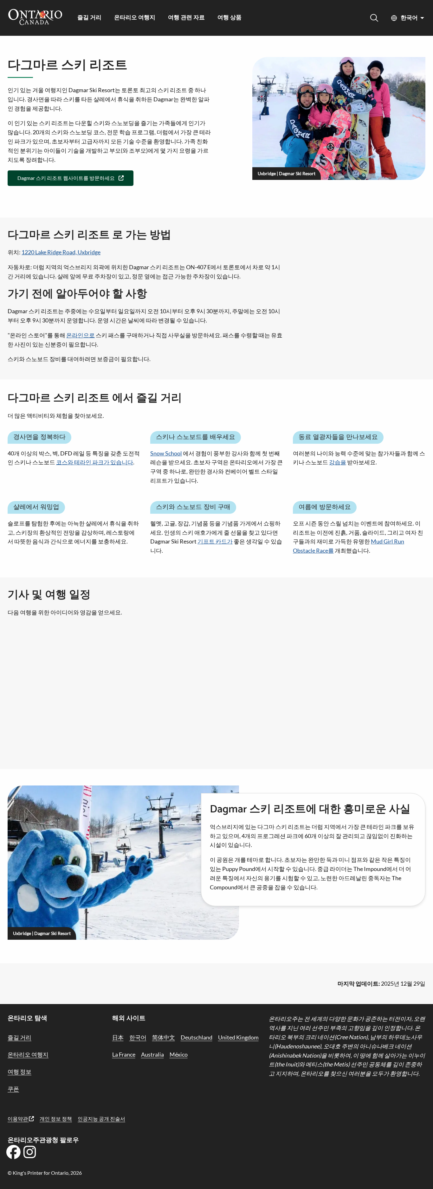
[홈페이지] (35, 17)
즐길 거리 (89, 18)
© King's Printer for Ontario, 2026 (45, 1173)
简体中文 (163, 1037)
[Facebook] (13, 1154)
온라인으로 (80, 335)
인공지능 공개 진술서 (101, 1119)
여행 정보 (19, 1071)
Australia (152, 1054)
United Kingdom (238, 1037)
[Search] (374, 18)
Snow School (166, 453)
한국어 (409, 18)
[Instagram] (30, 1154)
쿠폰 (13, 1088)
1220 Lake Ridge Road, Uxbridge (61, 252)
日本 (118, 1037)
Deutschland (196, 1037)
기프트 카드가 (215, 541)
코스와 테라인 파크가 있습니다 (94, 462)
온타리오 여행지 (134, 18)
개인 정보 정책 (56, 1119)
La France (123, 1054)
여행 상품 (229, 18)
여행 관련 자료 (186, 18)
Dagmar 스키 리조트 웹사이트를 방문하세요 (66, 178)
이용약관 (18, 1119)
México (179, 1054)
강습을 (337, 462)
